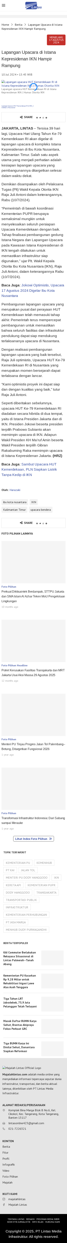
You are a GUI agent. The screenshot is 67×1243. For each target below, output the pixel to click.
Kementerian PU (18, 863)
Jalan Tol (28, 870)
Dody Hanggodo (18, 892)
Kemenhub (44, 863)
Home (5, 24)
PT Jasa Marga (16, 922)
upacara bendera (41, 509)
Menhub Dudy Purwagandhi (26, 929)
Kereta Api (13, 885)
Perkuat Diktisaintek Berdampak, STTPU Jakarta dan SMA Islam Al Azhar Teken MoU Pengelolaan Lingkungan (33, 596)
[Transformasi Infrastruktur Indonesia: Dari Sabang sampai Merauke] (33, 789)
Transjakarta (46, 892)
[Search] (63, 6)
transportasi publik (21, 900)
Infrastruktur (17, 907)
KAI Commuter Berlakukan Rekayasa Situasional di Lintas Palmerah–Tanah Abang (19, 958)
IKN (33, 502)
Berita (18, 24)
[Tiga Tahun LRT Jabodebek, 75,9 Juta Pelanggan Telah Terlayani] (52, 1004)
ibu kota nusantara (14, 502)
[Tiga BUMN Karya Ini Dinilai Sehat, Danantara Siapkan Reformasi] (52, 1048)
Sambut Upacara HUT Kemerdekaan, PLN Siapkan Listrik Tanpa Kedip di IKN (29, 469)
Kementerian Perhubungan (26, 914)
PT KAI (10, 870)
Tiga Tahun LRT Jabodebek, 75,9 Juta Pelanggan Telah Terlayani (20, 1002)
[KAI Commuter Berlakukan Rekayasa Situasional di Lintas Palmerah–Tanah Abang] (52, 957)
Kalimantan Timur (14, 509)
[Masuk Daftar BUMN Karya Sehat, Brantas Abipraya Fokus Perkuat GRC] (52, 1026)
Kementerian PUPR (41, 885)
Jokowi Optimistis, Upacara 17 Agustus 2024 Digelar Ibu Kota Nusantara (32, 290)
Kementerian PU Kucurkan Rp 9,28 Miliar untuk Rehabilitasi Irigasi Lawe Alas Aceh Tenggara (19, 981)
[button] (56, 40)
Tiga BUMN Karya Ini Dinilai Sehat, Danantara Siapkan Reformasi (19, 1047)
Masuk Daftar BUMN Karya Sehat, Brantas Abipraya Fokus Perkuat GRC (19, 1025)
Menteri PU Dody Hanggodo (26, 877)
